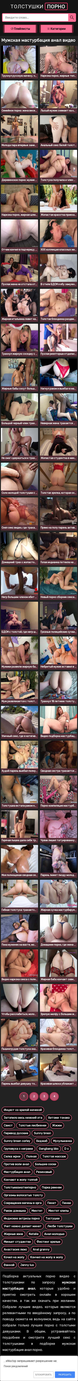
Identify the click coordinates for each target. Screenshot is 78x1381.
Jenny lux (27, 1265)
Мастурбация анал (17, 1172)
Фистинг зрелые (48, 1241)
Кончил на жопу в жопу (46, 1257)
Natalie (33, 1234)
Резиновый (44, 1172)
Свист (8, 1125)
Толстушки (38, 7)
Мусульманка (62, 1141)
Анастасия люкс (15, 1249)
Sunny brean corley (17, 1141)
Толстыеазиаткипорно (20, 1187)
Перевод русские (16, 1133)
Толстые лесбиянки (32, 1125)
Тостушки (53, 1218)
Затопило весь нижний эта (23, 1117)
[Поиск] (72, 17)
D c (66, 1148)
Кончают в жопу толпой (21, 1179)
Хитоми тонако (59, 1117)
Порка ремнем (52, 1187)
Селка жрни (12, 1156)
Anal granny (41, 1249)
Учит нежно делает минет (23, 1226)
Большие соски (45, 1164)
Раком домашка (15, 1210)
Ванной (9, 1265)
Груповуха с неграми (18, 1148)
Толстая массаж (54, 1156)
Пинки (66, 1203)
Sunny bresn (42, 1133)
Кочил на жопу (14, 1257)
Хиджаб (41, 1141)
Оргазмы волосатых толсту (23, 1195)
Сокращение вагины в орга (23, 1203)
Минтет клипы (58, 1210)
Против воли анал (16, 1164)
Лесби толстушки (60, 1226)
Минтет (37, 1210)
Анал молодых (54, 1234)
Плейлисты (21, 28)
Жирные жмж (13, 1234)
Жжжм (57, 1125)
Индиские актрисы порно (22, 1218)
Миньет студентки (17, 1241)
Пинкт (51, 1203)
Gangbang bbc (49, 1148)
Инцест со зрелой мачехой (23, 1110)
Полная (31, 1156)
